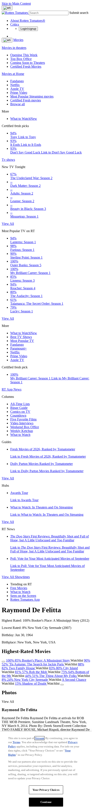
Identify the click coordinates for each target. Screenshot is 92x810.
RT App (7, 389)
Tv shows (8, 159)
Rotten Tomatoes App (25, 599)
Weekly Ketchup (21, 431)
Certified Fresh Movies (25, 66)
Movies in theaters (14, 48)
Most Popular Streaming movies (31, 96)
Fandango (17, 81)
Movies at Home (13, 74)
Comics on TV (20, 411)
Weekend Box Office (24, 427)
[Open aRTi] (7, 8)
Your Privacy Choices (46, 789)
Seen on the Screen (23, 596)
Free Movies (18, 588)
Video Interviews (21, 423)
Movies (18, 40)
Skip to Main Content (16, 3)
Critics (14, 24)
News (17, 389)
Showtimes (22, 577)
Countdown (18, 415)
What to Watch (23, 118)
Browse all (17, 104)
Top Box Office (21, 59)
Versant (39, 738)
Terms (16, 742)
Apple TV (17, 89)
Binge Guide (19, 408)
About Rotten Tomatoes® (27, 20)
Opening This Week (23, 55)
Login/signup (28, 28)
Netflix (15, 85)
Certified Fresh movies (25, 100)
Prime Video (18, 92)
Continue (46, 802)
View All (8, 224)
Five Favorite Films (23, 419)
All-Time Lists (20, 404)
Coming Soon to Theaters (27, 62)
